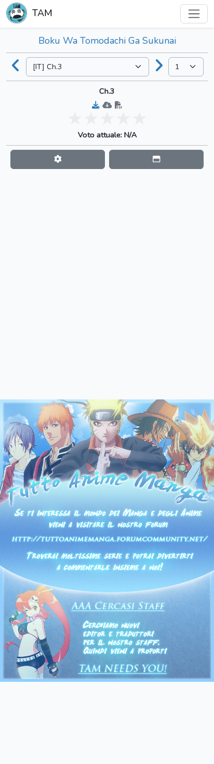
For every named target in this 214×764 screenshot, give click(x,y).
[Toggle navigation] (194, 13)
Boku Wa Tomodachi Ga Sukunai (107, 40)
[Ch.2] (16, 66)
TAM (41, 13)
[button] (57, 159)
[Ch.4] (159, 66)
